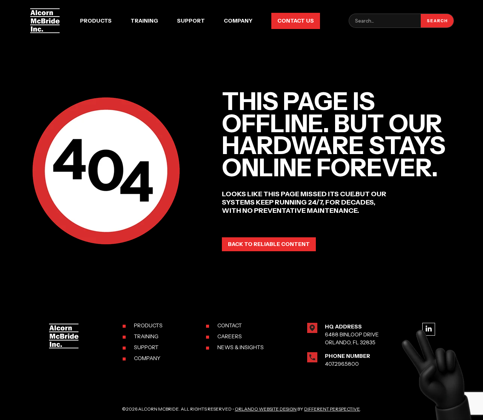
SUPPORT (146, 347)
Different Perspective (332, 409)
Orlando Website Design (266, 409)
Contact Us (295, 20)
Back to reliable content (269, 244)
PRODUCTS (148, 325)
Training (144, 20)
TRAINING (146, 336)
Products (96, 20)
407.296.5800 (342, 363)
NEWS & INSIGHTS (240, 347)
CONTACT (229, 325)
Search (437, 20)
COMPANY (147, 358)
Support (191, 20)
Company (238, 20)
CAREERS (229, 336)
